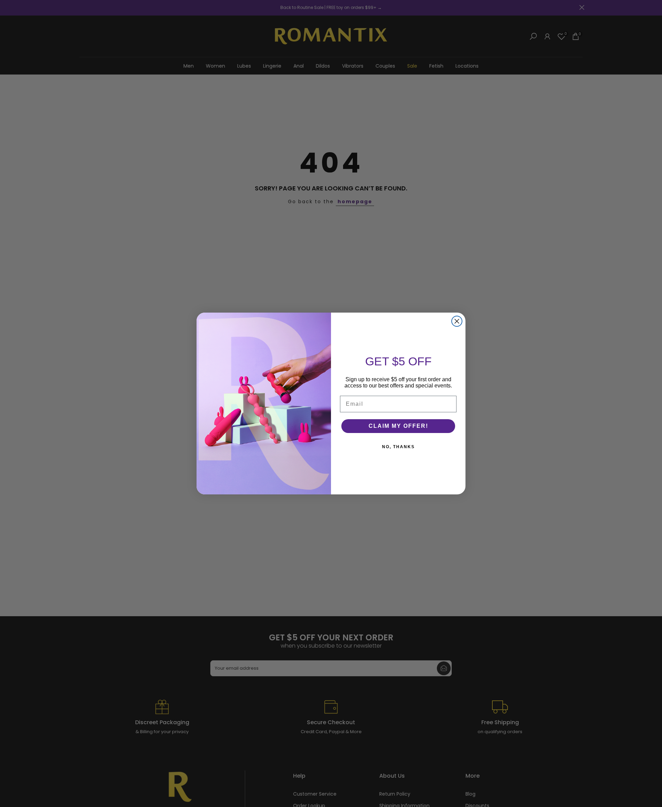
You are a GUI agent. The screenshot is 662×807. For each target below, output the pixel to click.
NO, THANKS (398, 446)
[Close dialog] (457, 321)
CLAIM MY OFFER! (398, 426)
